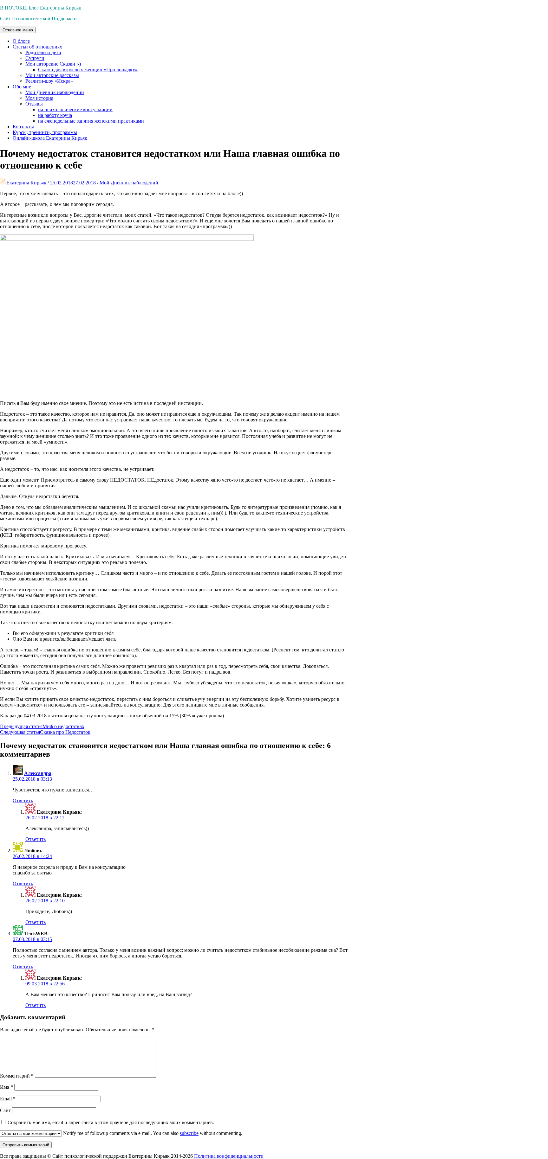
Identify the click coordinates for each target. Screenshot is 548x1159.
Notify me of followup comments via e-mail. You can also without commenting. (152, 1133)
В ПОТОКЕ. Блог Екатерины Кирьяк (40, 7)
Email (8, 1098)
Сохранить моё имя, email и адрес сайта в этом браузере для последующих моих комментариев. (111, 1122)
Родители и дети (43, 52)
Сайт (5, 1110)
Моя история (39, 98)
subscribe (189, 1133)
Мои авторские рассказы (52, 75)
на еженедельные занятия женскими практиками (91, 121)
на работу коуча (55, 115)
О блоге (21, 41)
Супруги (34, 58)
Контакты (23, 126)
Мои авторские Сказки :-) (53, 64)
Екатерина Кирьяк (26, 182)
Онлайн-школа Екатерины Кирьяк (50, 138)
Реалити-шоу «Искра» (49, 81)
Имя (6, 1087)
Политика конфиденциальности (229, 1156)
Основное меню (18, 30)
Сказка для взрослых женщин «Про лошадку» (88, 69)
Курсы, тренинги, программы (45, 132)
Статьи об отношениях (37, 46)
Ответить (23, 800)
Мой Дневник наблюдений (54, 92)
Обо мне (22, 86)
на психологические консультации (75, 109)
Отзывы (34, 103)
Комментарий (17, 1076)
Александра (37, 773)
